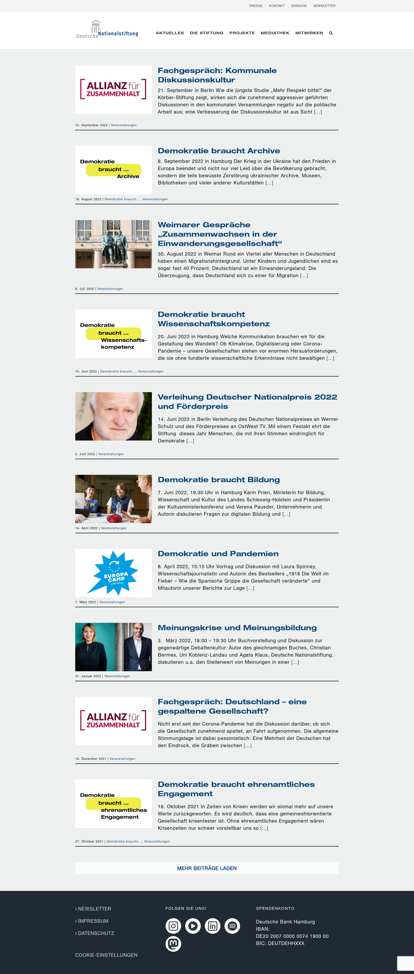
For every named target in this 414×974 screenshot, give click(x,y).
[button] (331, 33)
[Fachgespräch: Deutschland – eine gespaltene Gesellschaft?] (113, 721)
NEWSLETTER (94, 908)
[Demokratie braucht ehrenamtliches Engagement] (113, 803)
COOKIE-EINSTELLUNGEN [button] (106, 955)
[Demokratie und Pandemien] (113, 573)
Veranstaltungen (124, 125)
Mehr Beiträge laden (207, 868)
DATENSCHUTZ (96, 933)
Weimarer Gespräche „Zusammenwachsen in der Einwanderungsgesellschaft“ (113, 228)
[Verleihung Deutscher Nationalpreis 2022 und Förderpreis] (113, 416)
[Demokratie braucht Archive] (113, 170)
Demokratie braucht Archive (113, 162)
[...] (318, 112)
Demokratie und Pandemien (113, 564)
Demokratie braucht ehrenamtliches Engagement (113, 792)
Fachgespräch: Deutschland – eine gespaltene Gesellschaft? (113, 705)
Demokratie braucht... (122, 199)
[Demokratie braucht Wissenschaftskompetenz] (113, 333)
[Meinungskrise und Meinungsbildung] (113, 647)
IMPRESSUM (93, 921)
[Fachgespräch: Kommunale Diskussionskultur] (113, 90)
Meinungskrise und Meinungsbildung (113, 639)
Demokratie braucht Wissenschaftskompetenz (113, 325)
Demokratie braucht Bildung (113, 490)
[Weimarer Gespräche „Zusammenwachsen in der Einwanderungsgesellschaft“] (113, 244)
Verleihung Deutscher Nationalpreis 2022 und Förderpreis (113, 404)
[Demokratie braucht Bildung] (113, 499)
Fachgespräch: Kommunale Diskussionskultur (113, 78)
